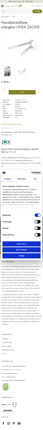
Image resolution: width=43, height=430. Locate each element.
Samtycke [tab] (7, 179)
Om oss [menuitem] (4, 354)
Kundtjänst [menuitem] (4, 339)
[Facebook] (3, 425)
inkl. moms (29, 1)
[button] (3, 6)
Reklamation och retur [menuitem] (8, 350)
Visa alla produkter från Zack (11, 124)
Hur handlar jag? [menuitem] (6, 342)
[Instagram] (8, 425)
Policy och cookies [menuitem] (7, 346)
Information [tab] (21, 179)
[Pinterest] (14, 425)
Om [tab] (35, 179)
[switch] (38, 221)
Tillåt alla (21, 244)
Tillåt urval (21, 250)
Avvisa (21, 256)
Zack (16, 117)
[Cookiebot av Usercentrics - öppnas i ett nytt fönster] (31, 173)
